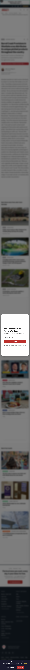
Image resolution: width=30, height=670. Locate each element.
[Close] (25, 317)
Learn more (25, 663)
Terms (19, 345)
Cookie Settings (10, 667)
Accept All (20, 667)
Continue (15, 341)
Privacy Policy (23, 345)
